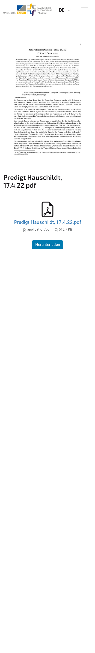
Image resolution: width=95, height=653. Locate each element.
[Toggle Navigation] (84, 9)
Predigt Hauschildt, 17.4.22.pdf (47, 222)
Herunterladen (47, 244)
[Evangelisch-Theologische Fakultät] (27, 9)
